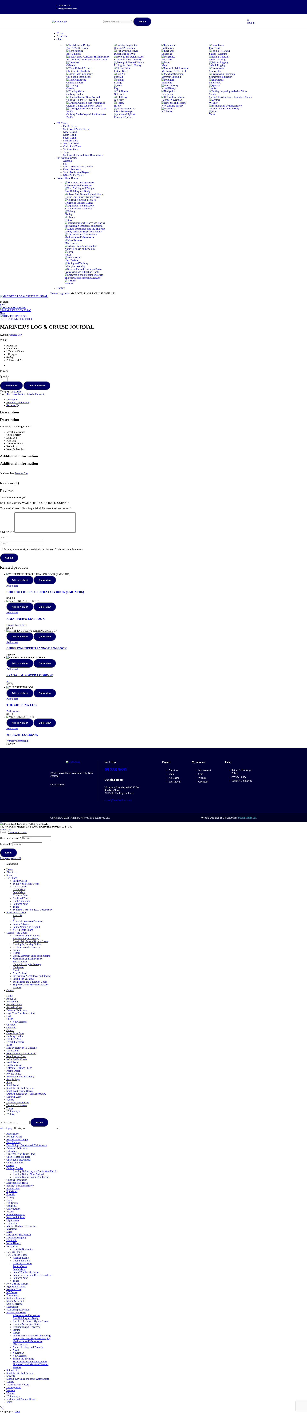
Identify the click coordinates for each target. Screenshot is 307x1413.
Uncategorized (13, 1387)
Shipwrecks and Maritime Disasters (30, 984)
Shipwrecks (12, 1370)
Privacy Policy (13, 1073)
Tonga (16, 906)
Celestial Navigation (23, 1249)
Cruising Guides (14, 1036)
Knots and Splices (15, 1217)
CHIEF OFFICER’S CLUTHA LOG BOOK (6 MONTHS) (45, 592)
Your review (7, 531)
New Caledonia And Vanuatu (28, 921)
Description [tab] (9, 412)
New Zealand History (17, 1283)
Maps (9, 1231)
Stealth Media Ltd (247, 817)
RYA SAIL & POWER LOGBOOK (29, 675)
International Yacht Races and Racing (32, 976)
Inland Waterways (15, 1214)
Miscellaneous (20, 961)
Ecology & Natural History (20, 1185)
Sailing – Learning (15, 1298)
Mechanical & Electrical (18, 1234)
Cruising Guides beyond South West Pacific (35, 1171)
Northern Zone (20, 895)
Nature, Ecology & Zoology (27, 964)
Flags (9, 1200)
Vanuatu (10, 1390)
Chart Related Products (18, 1156)
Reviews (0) (12, 405)
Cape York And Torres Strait (20, 1013)
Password (6, 844)
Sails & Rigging (14, 1303)
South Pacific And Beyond (26, 927)
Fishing (16, 950)
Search (142, 21)
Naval (16, 970)
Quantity (4, 376)
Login (8, 852)
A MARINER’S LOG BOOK (25, 618)
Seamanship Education (17, 1309)
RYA (9, 681)
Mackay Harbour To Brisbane (21, 1047)
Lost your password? (10, 858)
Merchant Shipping (16, 1237)
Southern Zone (20, 903)
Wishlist (10, 1114)
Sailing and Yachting (23, 978)
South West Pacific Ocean (26, 883)
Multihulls (11, 1240)
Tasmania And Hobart (17, 1102)
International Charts (16, 912)
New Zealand (20, 886)
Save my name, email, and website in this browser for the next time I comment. (43, 549)
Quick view (45, 580)
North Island (19, 889)
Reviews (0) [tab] (9, 483)
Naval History (13, 1243)
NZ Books (11, 1292)
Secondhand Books (16, 1312)
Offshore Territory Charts (19, 1068)
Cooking (10, 1165)
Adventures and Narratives (26, 935)
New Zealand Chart (16, 1056)
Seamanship (12, 1306)
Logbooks (64, 293)
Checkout (11, 1024)
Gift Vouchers (13, 1208)
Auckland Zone (21, 898)
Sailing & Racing (15, 1301)
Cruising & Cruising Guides (27, 944)
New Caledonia (14, 1252)
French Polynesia (21, 924)
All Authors (12, 1001)
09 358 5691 (115, 769)
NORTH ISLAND (22, 1263)
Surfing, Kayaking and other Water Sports (27, 1378)
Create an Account (17, 832)
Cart (8, 1016)
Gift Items (11, 1205)
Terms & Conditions (16, 1105)
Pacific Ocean (20, 880)
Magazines (11, 1229)
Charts (9, 1019)
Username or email (10, 838)
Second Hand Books (16, 932)
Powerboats (12, 1295)
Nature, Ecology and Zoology (28, 1347)
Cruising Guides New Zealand (28, 1174)
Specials (10, 1376)
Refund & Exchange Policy (20, 1076)
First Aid (10, 1194)
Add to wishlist (37, 385)
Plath (9, 711)
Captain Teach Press (16, 625)
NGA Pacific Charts (23, 929)
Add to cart (11, 385)
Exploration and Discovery (26, 947)
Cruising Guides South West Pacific (31, 1177)
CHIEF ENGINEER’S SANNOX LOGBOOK (36, 648)
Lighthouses (12, 1220)
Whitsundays (13, 1111)
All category (12, 1133)
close (17, 1411)
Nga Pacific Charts (15, 1286)
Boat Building (13, 1142)
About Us (11, 872)
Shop (9, 875)
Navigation (18, 967)
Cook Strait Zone (21, 901)
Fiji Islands (11, 1191)
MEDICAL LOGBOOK (22, 734)
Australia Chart (14, 1007)
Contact (10, 990)
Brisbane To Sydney (16, 1010)
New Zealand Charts (16, 1254)
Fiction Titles (13, 1188)
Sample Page (13, 1079)
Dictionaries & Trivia (17, 1182)
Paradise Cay (15, 334)
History (16, 953)
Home (53, 293)
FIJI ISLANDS (14, 1039)
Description (12, 399)
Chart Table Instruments (18, 1159)
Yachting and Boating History (21, 1399)
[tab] (156, 399)
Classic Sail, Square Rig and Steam (30, 941)
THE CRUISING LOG (21, 705)
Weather (17, 987)
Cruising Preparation (16, 1179)
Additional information (17, 402)
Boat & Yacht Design (17, 1139)
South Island (19, 892)
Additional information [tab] (19, 456)
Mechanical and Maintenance (27, 958)
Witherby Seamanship (17, 740)
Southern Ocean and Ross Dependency (32, 909)
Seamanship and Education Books (30, 981)
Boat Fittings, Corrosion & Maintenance (26, 1145)
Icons (9, 1044)
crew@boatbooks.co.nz (118, 800)
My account (12, 1050)
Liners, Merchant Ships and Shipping (31, 955)
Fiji (14, 918)
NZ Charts (11, 878)
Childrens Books (14, 1162)
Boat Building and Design (26, 938)
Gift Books (12, 1203)
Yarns (9, 1402)
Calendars (11, 1151)
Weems (16, 711)
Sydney (10, 1099)
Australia (17, 915)
